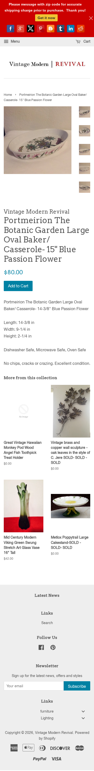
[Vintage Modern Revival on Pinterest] (53, 648)
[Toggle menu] (83, 711)
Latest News (47, 595)
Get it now (46, 18)
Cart (86, 41)
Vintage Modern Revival (54, 733)
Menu (15, 41)
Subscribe (77, 686)
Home (8, 95)
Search (47, 623)
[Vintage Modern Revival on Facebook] (41, 648)
